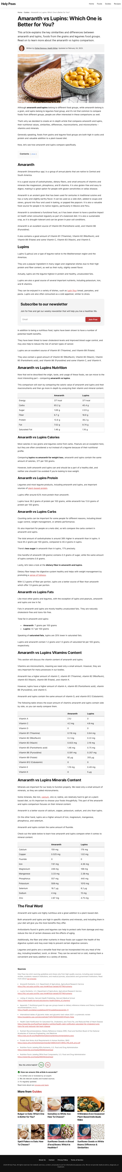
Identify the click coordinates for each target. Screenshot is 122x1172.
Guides (108, 4)
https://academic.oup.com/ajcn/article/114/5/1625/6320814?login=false (46, 1017)
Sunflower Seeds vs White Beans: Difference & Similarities (90, 1144)
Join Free (93, 319)
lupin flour (72, 290)
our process (31, 979)
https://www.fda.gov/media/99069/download (35, 1050)
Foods (99, 4)
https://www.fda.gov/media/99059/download (35, 1057)
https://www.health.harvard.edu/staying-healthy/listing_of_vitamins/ (44, 1000)
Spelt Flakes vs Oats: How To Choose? (30, 1143)
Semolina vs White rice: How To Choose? (59, 1115)
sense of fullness (38, 575)
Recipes (117, 4)
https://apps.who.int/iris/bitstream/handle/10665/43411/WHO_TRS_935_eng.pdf (49, 1043)
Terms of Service (77, 1160)
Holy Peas (8, 4)
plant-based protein (37, 488)
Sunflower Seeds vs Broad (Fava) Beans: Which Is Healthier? (61, 1144)
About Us (42, 1160)
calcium (45, 797)
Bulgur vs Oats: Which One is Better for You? (31, 1115)
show (33, 154)
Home (91, 4)
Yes (41, 1065)
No (48, 1065)
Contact (52, 1160)
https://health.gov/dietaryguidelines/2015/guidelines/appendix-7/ (43, 1010)
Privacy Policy (63, 1160)
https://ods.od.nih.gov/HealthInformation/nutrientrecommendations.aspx (46, 1036)
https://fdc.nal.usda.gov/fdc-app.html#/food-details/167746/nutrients (45, 986)
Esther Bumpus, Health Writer (46, 48)
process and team (42, 1085)
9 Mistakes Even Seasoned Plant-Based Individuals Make (90, 1117)
